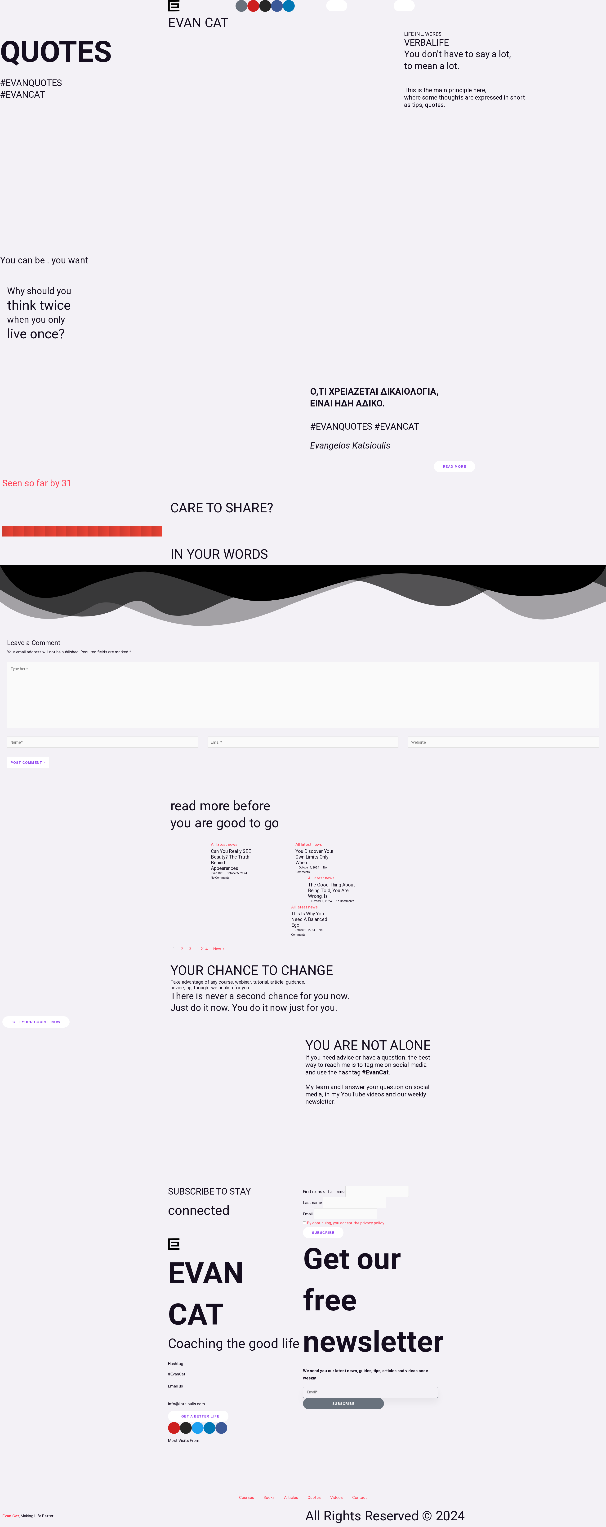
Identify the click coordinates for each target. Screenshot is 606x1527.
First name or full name (323, 1191)
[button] (7, 531)
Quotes (314, 1497)
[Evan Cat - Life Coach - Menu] (404, 5)
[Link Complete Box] (211, 889)
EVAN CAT (198, 22)
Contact (359, 1497)
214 (204, 949)
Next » (218, 949)
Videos (336, 1497)
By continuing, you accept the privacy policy (345, 1223)
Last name (312, 1202)
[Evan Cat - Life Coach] (174, 6)
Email (308, 1213)
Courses (246, 1497)
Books (269, 1497)
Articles (291, 1497)
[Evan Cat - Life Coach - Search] (336, 5)
